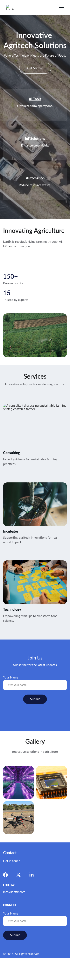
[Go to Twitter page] (18, 874)
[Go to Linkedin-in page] (31, 874)
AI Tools (35, 99)
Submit (35, 699)
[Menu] (61, 7)
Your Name (10, 677)
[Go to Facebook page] (5, 874)
